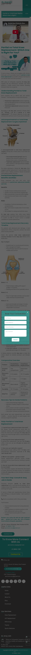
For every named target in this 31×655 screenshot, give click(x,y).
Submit (15, 339)
